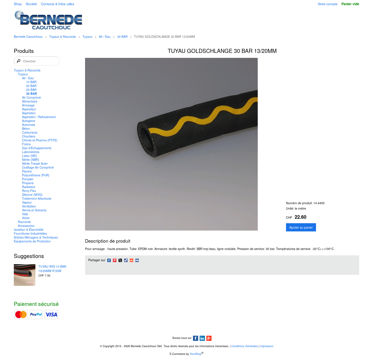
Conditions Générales (244, 346)
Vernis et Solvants (34, 210)
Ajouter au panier (301, 227)
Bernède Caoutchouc (28, 36)
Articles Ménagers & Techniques (36, 237)
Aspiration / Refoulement (39, 116)
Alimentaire (29, 101)
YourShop (195, 354)
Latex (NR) (29, 155)
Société (31, 3)
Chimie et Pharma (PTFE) (39, 140)
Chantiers (28, 136)
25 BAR (31, 89)
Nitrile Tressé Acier (35, 163)
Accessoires (26, 225)
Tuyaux (87, 36)
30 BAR (122, 36)
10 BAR (31, 81)
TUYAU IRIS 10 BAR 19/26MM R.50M (52, 268)
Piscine (27, 171)
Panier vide (350, 4)
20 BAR (31, 85)
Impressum (266, 346)
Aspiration (29, 112)
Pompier (27, 178)
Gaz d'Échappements (36, 147)
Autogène (28, 120)
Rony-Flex (29, 190)
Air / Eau (105, 36)
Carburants (29, 132)
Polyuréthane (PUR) (35, 175)
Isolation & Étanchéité (28, 229)
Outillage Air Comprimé (38, 167)
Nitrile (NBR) (30, 159)
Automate (28, 124)
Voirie (26, 217)
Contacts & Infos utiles (57, 3)
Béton (26, 128)
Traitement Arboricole (36, 198)
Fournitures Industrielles (30, 233)
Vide (25, 213)
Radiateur (28, 186)
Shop (18, 3)
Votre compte (328, 3)
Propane (28, 182)
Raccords (24, 221)
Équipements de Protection (32, 241)
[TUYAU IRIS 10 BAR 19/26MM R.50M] (24, 275)
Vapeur (27, 202)
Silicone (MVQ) (32, 194)
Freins (26, 143)
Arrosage (28, 105)
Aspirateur (29, 109)
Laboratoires (30, 151)
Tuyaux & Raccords (62, 36)
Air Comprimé (31, 97)
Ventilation (29, 206)
